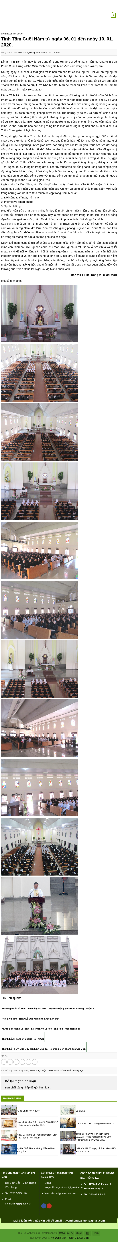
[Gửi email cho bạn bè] (22, 1062)
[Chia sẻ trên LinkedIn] (34, 1062)
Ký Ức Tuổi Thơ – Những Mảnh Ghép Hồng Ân (36, 1150)
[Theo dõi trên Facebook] (43, 1205)
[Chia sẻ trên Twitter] (16, 1062)
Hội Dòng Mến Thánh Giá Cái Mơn (43, 52)
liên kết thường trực (73, 1070)
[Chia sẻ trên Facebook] (10, 1062)
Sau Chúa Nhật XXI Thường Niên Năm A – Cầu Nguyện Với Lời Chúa (37, 1123)
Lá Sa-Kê (80, 1110)
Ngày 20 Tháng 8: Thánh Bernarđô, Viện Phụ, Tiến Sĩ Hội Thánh (37, 1136)
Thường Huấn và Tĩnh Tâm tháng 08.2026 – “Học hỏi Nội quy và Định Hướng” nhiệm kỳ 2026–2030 (93, 1136)
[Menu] (4, 15)
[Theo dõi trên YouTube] (49, 1205)
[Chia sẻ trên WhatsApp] (4, 1062)
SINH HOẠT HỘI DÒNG (12, 34)
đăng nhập (23, 1087)
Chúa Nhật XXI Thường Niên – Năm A (95, 1123)
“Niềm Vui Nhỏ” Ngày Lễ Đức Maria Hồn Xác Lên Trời (96, 1150)
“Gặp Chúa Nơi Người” (28, 1110)
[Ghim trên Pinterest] (28, 1062)
